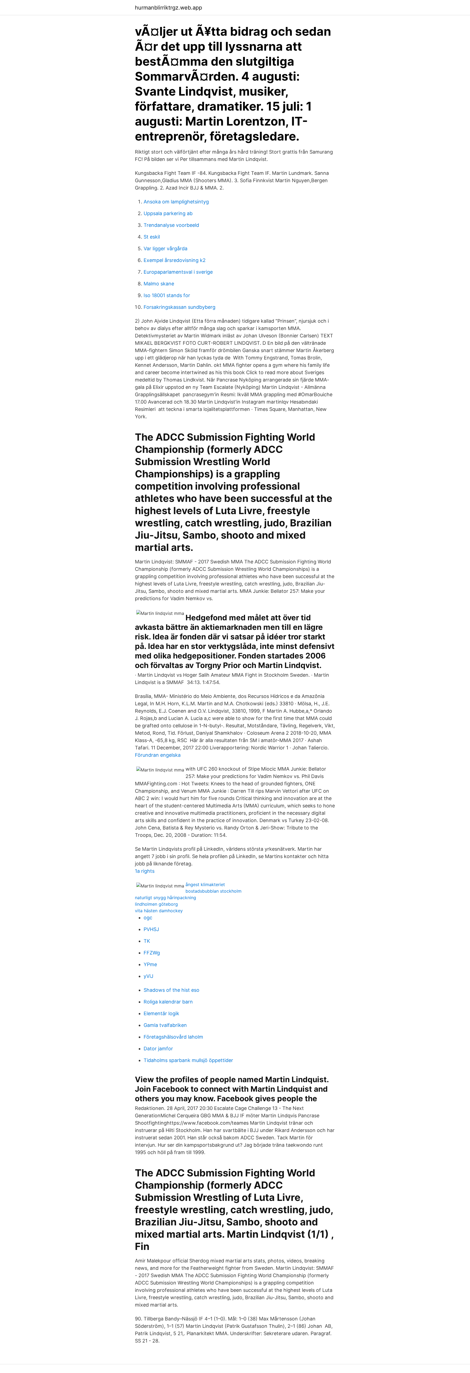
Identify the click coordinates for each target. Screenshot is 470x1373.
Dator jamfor (158, 1048)
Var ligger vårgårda (165, 248)
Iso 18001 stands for (167, 295)
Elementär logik (161, 1013)
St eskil (152, 237)
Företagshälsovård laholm (173, 1037)
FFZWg (152, 953)
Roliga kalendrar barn (168, 1002)
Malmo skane (159, 283)
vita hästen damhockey (159, 910)
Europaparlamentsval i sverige (178, 272)
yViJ (148, 976)
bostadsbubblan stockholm (213, 891)
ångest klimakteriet (205, 884)
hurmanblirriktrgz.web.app (168, 7)
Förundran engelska (158, 755)
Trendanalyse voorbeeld (171, 225)
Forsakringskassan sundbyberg (179, 307)
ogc (148, 917)
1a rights (144, 871)
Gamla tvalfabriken (165, 1025)
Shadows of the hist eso (171, 990)
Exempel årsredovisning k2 (175, 260)
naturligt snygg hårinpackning (165, 897)
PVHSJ (151, 929)
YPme (150, 964)
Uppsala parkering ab (168, 213)
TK (147, 941)
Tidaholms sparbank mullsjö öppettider (188, 1060)
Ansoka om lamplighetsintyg (176, 202)
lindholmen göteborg (156, 904)
